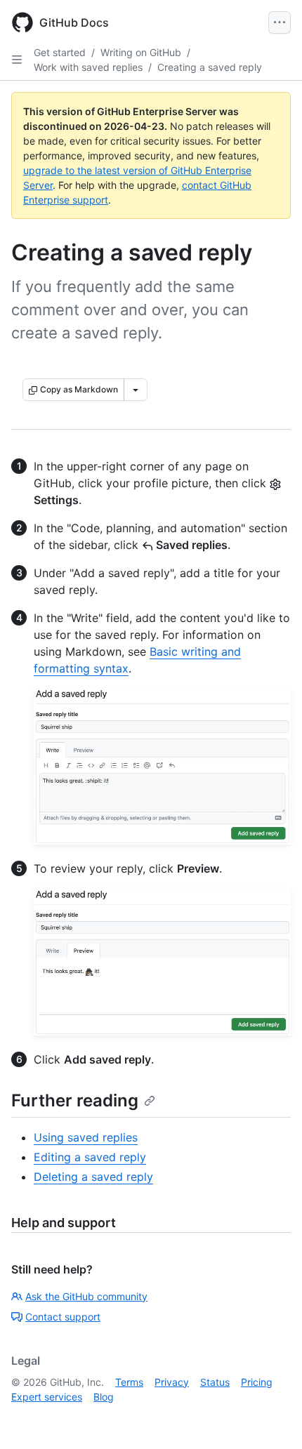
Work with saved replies (88, 67)
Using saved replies (86, 1137)
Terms (129, 1382)
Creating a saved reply (209, 67)
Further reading (74, 1100)
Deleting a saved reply (93, 1177)
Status (215, 1382)
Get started (60, 52)
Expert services (46, 1397)
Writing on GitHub (140, 52)
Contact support (62, 1317)
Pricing (257, 1382)
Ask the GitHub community (86, 1296)
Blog (103, 1397)
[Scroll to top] (271, 1418)
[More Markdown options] (135, 389)
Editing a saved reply (90, 1157)
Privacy (172, 1382)
